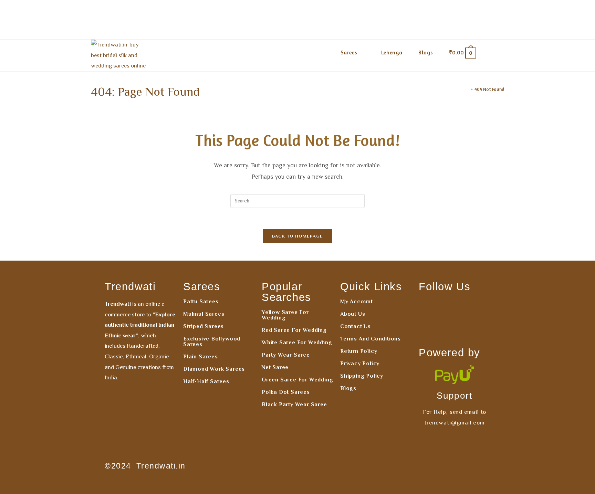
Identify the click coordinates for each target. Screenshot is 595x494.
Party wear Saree (286, 355)
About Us (352, 314)
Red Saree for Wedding (294, 330)
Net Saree (275, 367)
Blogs (348, 388)
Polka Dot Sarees (286, 392)
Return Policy (358, 351)
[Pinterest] (474, 307)
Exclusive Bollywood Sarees (211, 341)
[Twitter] (454, 328)
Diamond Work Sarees (214, 369)
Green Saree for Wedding (297, 380)
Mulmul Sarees (203, 314)
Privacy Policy (359, 363)
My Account (356, 301)
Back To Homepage (297, 236)
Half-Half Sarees (206, 381)
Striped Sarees (203, 326)
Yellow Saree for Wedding (285, 315)
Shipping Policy (361, 376)
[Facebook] (434, 307)
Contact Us (355, 326)
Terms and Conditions (370, 339)
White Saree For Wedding (297, 342)
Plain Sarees (200, 357)
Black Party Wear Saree (294, 404)
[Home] (466, 89)
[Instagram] (454, 307)
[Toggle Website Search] (494, 52)
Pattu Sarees (201, 301)
